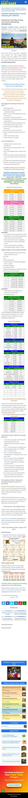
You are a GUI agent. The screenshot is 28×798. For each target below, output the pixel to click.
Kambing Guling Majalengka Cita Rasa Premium (10, 704)
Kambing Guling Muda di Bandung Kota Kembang (20, 619)
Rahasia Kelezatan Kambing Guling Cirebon (7, 619)
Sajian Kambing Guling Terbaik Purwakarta (9, 692)
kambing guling (7, 7)
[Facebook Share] (8, 603)
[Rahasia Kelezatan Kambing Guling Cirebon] (8, 616)
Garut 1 (6, 447)
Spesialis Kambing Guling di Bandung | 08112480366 (20, 613)
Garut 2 (6, 452)
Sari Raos (3, 66)
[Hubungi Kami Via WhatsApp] (3, 791)
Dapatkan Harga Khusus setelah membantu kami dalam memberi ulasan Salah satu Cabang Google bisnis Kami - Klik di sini (14, 175)
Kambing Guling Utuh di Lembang (11, 761)
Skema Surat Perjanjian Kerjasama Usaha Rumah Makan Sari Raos (11, 742)
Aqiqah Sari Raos (5, 518)
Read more (8, 690)
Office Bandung (8, 465)
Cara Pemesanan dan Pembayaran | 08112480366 (9, 736)
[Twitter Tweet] (3, 603)
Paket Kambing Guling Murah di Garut (10, 748)
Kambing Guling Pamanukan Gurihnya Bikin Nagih (10, 715)
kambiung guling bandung (16, 7)
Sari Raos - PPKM (14, 597)
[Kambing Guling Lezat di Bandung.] (8, 611)
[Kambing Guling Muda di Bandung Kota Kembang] (20, 616)
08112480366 (7, 145)
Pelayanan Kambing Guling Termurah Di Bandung (13, 8)
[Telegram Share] (12, 603)
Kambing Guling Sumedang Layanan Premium (10, 709)
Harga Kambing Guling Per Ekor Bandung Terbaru (10, 754)
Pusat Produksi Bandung (10, 458)
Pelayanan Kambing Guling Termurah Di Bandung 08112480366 (13, 10)
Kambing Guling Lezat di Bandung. (7, 613)
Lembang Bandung (9, 473)
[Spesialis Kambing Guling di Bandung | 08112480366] (20, 611)
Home (2, 7)
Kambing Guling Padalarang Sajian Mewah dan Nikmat (11, 687)
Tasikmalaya (7, 440)
